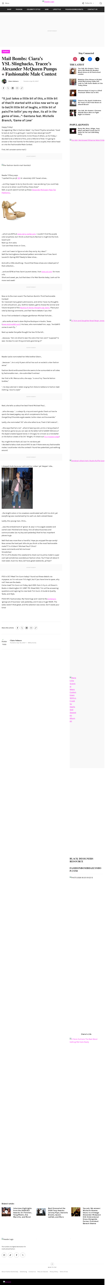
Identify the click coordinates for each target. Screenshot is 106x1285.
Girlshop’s (51, 599)
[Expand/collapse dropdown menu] (13, 9)
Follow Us (88, 3)
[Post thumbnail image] (6, 1211)
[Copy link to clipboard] (22, 88)
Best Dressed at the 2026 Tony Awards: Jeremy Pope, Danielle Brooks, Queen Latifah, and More (58, 1212)
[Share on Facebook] (3, 88)
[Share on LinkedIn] (12, 88)
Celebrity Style (33, 9)
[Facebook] (90, 59)
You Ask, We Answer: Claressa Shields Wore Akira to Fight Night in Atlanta (89, 112)
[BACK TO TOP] (52, 1264)
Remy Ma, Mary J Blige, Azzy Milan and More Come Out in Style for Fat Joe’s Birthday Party (89, 131)
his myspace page (51, 437)
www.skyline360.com (11, 324)
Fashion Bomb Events (74, 9)
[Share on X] (8, 88)
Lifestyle (57, 9)
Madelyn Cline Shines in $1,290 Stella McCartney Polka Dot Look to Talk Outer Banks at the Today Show (90, 82)
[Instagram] (75, 59)
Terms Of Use (64, 1271)
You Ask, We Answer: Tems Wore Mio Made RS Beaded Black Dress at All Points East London (89, 71)
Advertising (23, 1271)
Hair (46, 9)
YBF (18, 178)
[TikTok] (82, 59)
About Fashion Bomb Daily (10, 1271)
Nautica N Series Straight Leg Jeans (35, 308)
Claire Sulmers (13, 81)
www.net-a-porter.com (26, 234)
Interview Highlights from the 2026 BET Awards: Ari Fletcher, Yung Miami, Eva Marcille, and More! (22, 1212)
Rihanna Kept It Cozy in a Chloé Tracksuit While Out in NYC (90, 91)
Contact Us (92, 9)
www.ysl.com (47, 272)
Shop (9, 9)
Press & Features (42, 1271)
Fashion (19, 9)
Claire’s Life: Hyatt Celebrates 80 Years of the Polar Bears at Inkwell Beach (89, 102)
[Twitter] (97, 59)
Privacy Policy (54, 1271)
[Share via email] (17, 88)
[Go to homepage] (10, 1240)
